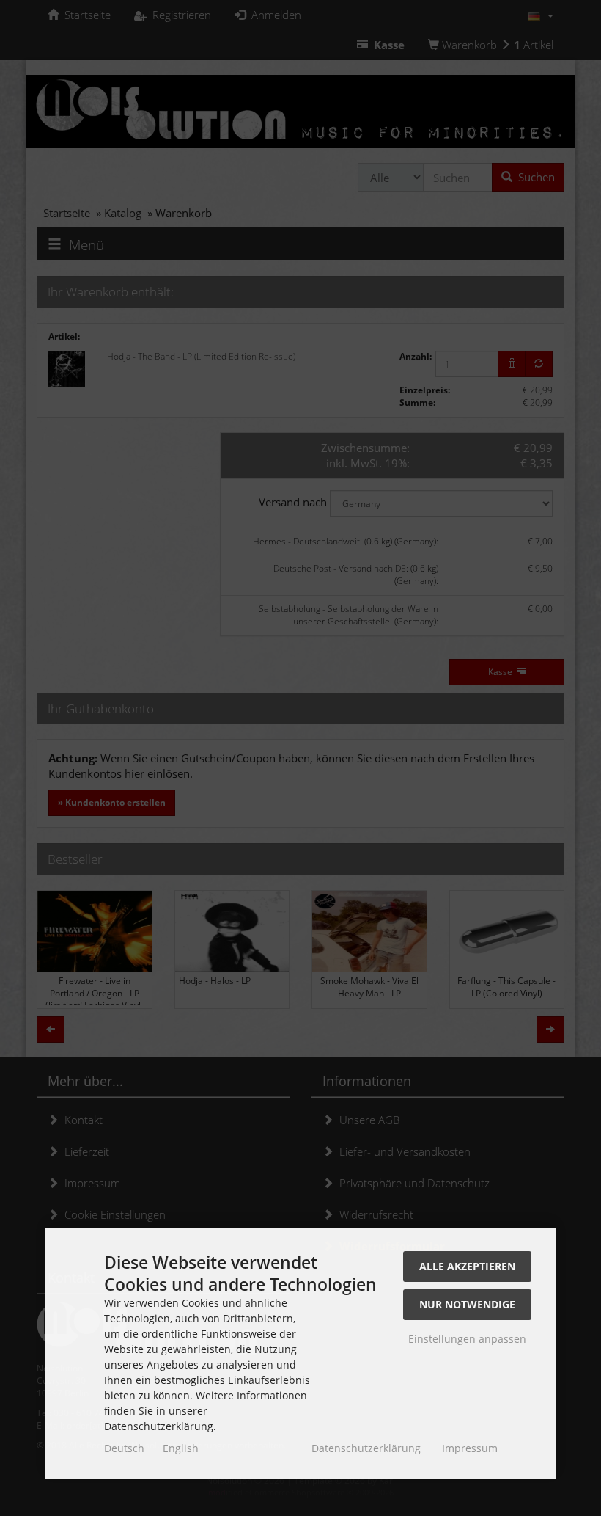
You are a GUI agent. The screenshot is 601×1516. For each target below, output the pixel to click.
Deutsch (124, 1448)
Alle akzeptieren (467, 1266)
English (181, 1448)
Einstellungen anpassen (467, 1339)
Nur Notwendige (467, 1304)
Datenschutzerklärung (366, 1448)
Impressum (470, 1448)
